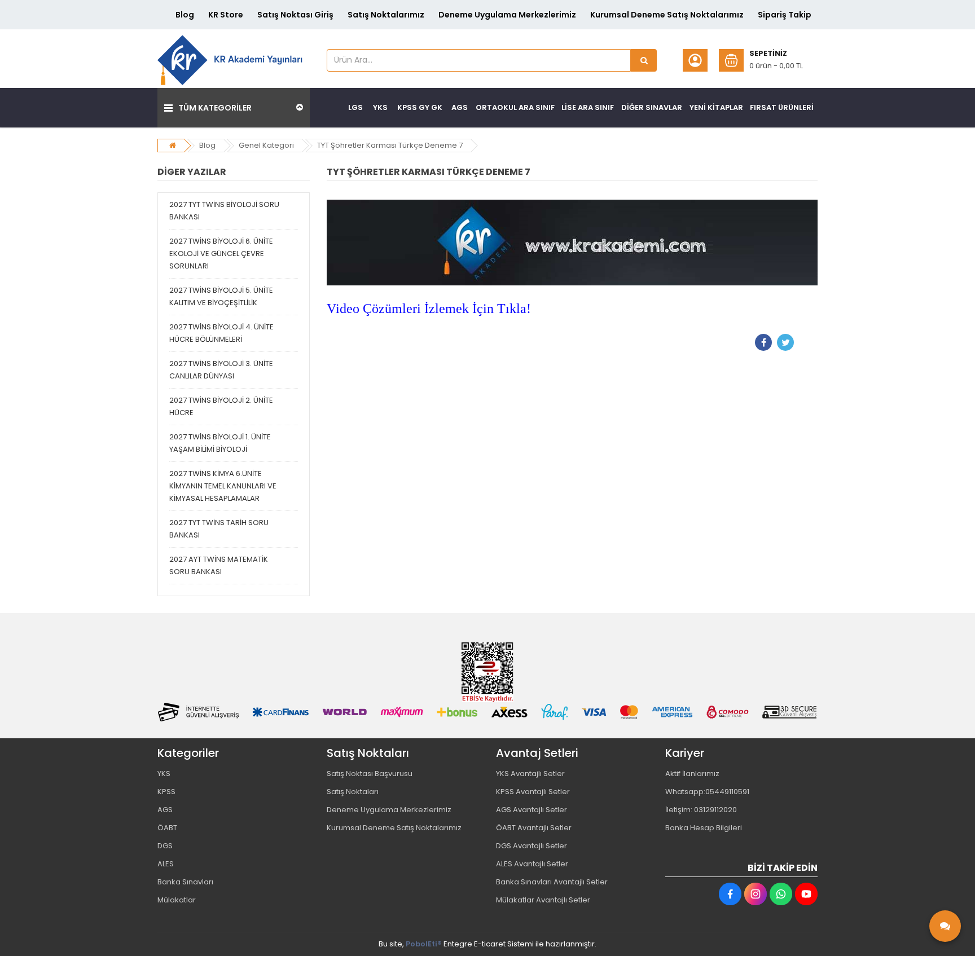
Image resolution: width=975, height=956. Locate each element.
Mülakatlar (176, 900)
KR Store (225, 14)
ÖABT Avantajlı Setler (534, 827)
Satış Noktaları (353, 791)
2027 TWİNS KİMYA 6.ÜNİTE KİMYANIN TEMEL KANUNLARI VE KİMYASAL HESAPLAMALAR (222, 486)
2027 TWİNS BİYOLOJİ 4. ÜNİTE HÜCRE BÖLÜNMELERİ (221, 333)
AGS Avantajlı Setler (531, 809)
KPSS (166, 791)
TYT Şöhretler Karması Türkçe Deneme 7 (390, 145)
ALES (165, 863)
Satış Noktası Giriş (295, 14)
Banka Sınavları (185, 881)
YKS (163, 773)
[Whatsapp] (781, 894)
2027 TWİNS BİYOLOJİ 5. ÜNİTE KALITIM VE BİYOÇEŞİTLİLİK (221, 296)
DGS (165, 845)
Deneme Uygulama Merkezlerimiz (507, 14)
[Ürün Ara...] (644, 60)
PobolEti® (424, 944)
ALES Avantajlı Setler (532, 863)
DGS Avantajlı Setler (531, 845)
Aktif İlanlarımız (692, 773)
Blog (184, 14)
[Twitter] (785, 342)
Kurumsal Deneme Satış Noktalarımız (667, 14)
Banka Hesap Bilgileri (703, 827)
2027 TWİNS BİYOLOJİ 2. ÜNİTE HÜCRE (221, 406)
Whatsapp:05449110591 (707, 791)
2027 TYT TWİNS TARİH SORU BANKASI (219, 528)
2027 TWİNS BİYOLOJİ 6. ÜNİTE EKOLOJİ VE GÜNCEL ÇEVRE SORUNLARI (221, 253)
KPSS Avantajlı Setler (533, 791)
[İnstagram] (755, 894)
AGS (165, 809)
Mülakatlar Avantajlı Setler (543, 900)
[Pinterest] (807, 342)
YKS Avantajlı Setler (530, 773)
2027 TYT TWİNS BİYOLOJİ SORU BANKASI (224, 210)
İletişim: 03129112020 (701, 809)
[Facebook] (763, 342)
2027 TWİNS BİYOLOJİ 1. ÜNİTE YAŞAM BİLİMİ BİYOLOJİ (220, 443)
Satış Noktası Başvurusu (369, 773)
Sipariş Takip (784, 14)
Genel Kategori (266, 145)
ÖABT (167, 827)
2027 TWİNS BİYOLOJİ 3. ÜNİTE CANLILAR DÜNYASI (221, 369)
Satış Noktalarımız (386, 14)
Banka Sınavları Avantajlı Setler (552, 881)
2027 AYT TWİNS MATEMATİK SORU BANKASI (218, 565)
